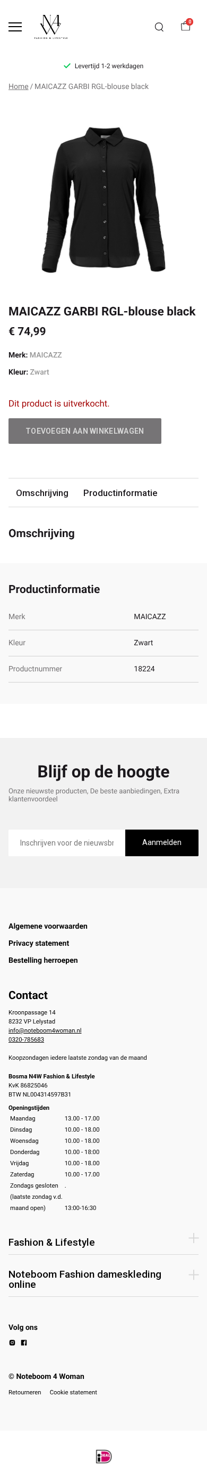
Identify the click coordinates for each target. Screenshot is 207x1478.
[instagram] (12, 1344)
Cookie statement (73, 1392)
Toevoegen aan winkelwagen (84, 431)
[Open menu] (15, 26)
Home (18, 87)
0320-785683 (26, 1039)
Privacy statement (38, 943)
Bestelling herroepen (43, 960)
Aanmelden (162, 842)
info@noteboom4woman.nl (44, 1030)
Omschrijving (42, 493)
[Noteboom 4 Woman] (50, 27)
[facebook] (24, 1344)
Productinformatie (120, 493)
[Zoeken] (159, 27)
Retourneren (24, 1392)
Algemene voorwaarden (48, 926)
